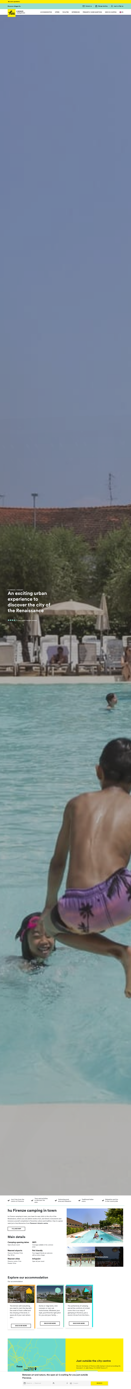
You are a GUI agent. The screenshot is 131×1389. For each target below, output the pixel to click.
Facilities (66, 12)
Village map (16, 1229)
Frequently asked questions (92, 12)
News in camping (110, 12)
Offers (57, 12)
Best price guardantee (14, 1)
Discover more (21, 1326)
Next (119, 1242)
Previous (115, 1242)
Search (99, 1383)
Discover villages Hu (14, 6)
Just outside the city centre (93, 1361)
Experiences (76, 12)
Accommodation (46, 12)
